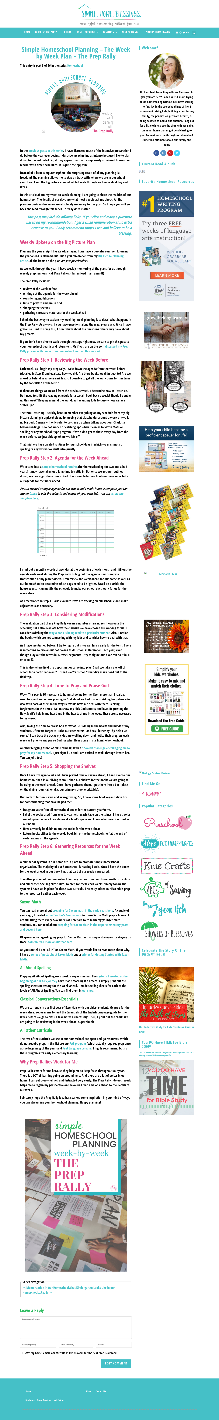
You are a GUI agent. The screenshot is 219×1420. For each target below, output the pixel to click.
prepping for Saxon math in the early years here (83, 910)
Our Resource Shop (46, 32)
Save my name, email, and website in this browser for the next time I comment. (71, 1353)
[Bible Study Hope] (166, 1087)
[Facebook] (177, 33)
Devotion (108, 32)
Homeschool (75, 65)
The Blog (67, 32)
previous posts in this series (45, 150)
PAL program (78, 1043)
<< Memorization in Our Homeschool (46, 1287)
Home (27, 32)
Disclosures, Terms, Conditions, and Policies (44, 1400)
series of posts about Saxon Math (52, 954)
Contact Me (101, 1391)
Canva (33, 493)
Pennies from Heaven (158, 32)
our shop (87, 990)
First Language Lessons (77, 1048)
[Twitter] (184, 33)
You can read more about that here (50, 942)
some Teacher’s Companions (63, 915)
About (88, 1391)
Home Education (85, 32)
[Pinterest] (170, 153)
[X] (177, 153)
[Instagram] (180, 33)
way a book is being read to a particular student (79, 632)
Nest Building (130, 32)
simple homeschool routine (59, 466)
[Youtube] (187, 33)
